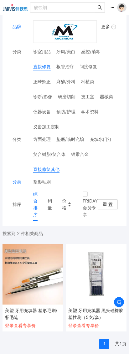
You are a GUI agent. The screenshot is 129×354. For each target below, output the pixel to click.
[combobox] (63, 7)
